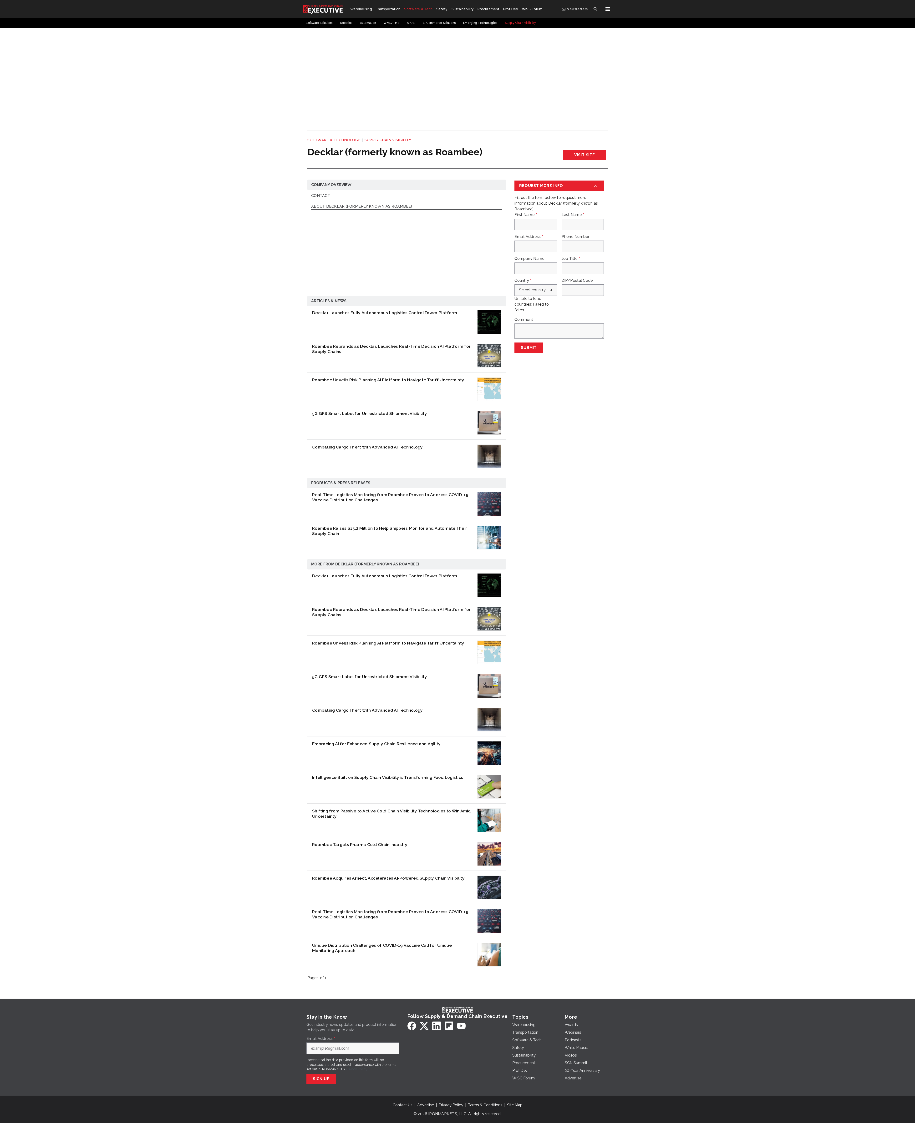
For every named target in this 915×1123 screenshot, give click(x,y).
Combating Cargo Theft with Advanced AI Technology (367, 446)
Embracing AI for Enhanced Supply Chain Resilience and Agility (376, 743)
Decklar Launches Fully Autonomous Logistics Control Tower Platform (384, 312)
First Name (525, 215)
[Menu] (607, 9)
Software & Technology (333, 140)
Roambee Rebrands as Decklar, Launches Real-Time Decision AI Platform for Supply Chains (391, 349)
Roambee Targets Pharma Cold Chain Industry (360, 844)
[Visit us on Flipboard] (449, 1026)
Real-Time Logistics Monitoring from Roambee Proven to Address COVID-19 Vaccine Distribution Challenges (390, 497)
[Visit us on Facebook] (411, 1026)
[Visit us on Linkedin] (436, 1026)
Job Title (571, 259)
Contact (320, 196)
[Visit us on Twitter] (424, 1026)
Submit (529, 347)
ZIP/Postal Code (577, 280)
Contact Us (402, 1105)
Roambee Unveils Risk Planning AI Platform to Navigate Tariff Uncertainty (388, 379)
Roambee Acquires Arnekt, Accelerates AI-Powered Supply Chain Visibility (388, 878)
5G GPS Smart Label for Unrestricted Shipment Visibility (369, 413)
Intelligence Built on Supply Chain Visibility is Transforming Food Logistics (387, 777)
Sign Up (321, 1079)
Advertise (425, 1105)
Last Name (573, 215)
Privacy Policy (356, 1069)
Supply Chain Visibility (388, 140)
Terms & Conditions (485, 1105)
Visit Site (584, 155)
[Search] (595, 9)
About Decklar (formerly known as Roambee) (361, 207)
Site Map (515, 1105)
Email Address (528, 237)
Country (522, 280)
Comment (523, 320)
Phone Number (576, 237)
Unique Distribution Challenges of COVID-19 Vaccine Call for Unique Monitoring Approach (382, 948)
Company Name (529, 259)
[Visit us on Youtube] (461, 1026)
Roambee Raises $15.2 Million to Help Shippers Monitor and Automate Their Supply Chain (389, 531)
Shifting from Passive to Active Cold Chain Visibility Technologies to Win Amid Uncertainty (391, 813)
